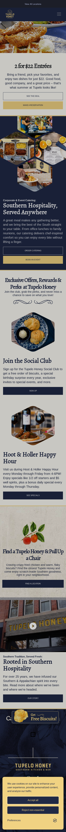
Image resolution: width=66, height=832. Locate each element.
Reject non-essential (33, 810)
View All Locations (33, 4)
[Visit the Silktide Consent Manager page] (55, 820)
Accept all (33, 800)
